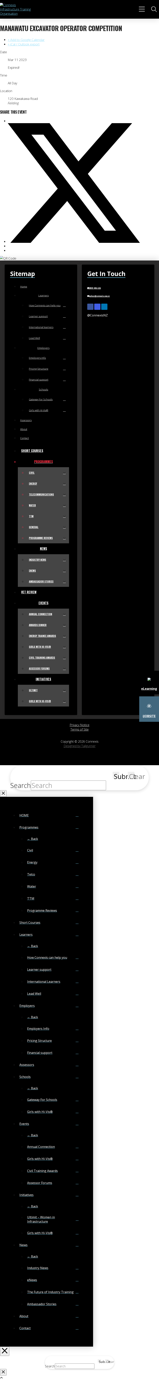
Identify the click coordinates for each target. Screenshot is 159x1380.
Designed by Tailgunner (80, 746)
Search (20, 785)
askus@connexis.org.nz (99, 296)
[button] (142, 9)
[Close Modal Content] (3, 793)
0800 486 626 (95, 288)
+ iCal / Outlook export (24, 44)
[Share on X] (74, 241)
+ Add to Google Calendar (26, 39)
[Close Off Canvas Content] (4, 1351)
